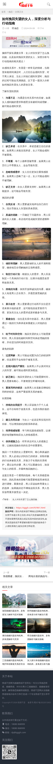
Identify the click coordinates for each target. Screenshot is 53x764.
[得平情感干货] (26, 6)
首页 (3, 11)
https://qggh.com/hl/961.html (30, 507)
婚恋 (11, 11)
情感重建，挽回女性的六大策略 (19, 576)
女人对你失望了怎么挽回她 (24, 499)
